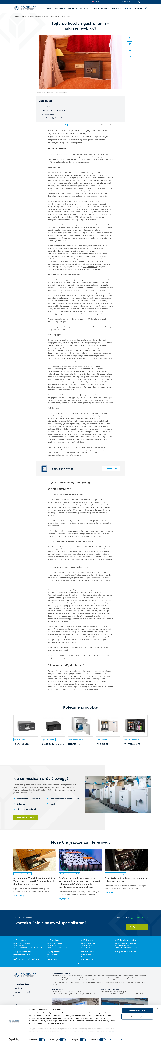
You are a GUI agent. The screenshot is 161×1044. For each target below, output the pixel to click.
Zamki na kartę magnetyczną (126, 947)
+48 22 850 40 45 (122, 918)
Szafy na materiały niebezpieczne (26, 959)
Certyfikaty (17, 988)
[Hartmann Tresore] (24, 982)
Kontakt (138, 8)
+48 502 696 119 (141, 918)
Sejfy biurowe (87, 940)
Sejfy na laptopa (20, 740)
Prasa (15, 1000)
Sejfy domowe (19, 940)
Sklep (49, 8)
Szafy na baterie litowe (125, 951)
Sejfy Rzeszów (57, 989)
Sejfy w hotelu (47, 107)
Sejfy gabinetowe (53, 957)
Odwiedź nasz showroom (110, 989)
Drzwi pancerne (87, 959)
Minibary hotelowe (131, 740)
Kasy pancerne (102, 740)
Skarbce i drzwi (88, 951)
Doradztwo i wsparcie (78, 8)
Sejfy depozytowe (76, 740)
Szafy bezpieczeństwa (21, 954)
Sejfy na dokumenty (88, 943)
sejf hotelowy (79, 217)
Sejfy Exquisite (52, 954)
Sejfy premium (53, 951)
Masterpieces (52, 959)
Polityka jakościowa (21, 984)
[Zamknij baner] (157, 1008)
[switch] (62, 1039)
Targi (15, 996)
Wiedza (128, 8)
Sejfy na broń (53, 940)
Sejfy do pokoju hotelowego (125, 943)
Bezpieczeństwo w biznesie (58, 125)
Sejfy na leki (85, 947)
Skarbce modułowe (88, 957)
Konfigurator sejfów (25, 817)
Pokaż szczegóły (116, 1040)
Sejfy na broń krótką (55, 945)
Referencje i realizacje (22, 992)
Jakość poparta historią (61, 973)
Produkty (59, 8)
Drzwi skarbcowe (87, 954)
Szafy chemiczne (19, 957)
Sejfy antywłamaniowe (21, 943)
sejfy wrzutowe (54, 598)
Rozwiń (80, 964)
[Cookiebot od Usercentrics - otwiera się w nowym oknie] (14, 1039)
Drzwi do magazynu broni (57, 947)
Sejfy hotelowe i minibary (126, 940)
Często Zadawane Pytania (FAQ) (54, 110)
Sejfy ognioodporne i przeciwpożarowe (27, 947)
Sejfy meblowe (18, 945)
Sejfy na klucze (86, 945)
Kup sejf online (143, 2)
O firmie (115, 8)
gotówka (51, 348)
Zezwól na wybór (137, 1017)
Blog (15, 1004)
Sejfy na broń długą (54, 943)
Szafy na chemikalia (22, 951)
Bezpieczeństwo (100, 8)
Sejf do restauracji (48, 114)
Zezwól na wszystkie (137, 1010)
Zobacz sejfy (111, 469)
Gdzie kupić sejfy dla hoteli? (52, 118)
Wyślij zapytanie (137, 927)
